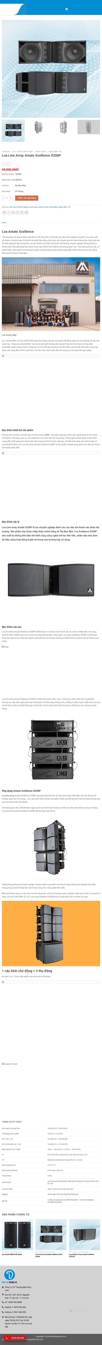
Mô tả (4, 225)
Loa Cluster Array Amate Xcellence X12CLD (81, 1255)
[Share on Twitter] (13, 213)
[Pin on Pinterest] (22, 213)
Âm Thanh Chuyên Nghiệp (19, 207)
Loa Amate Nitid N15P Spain (12, 1254)
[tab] (4, 225)
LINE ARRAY (53, 207)
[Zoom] (5, 114)
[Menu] (3, 9)
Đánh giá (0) (27, 225)
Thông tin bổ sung (14, 225)
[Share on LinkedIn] (27, 213)
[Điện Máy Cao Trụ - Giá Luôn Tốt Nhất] (51, 9)
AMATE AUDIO (40, 151)
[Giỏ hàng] (66, 9)
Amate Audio (33, 207)
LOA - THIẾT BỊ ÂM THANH (22, 151)
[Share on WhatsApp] (4, 213)
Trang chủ (6, 151)
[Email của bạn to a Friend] (18, 213)
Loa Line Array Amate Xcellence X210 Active (48, 1255)
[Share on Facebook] (9, 213)
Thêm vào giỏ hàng (27, 198)
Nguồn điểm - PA (55, 151)
